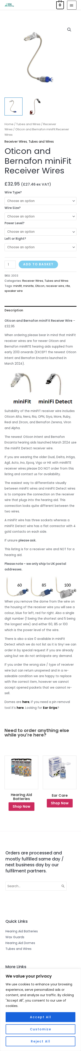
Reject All (40, 1041)
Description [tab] (13, 310)
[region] (40, 1010)
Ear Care (60, 796)
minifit (17, 286)
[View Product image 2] (35, 106)
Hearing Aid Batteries (21, 797)
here (25, 702)
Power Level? (14, 223)
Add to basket (38, 264)
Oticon (40, 286)
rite (67, 286)
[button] (69, 30)
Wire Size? (12, 208)
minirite (28, 286)
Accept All (40, 1017)
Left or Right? (15, 239)
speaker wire (13, 291)
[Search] (63, 886)
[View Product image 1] (13, 106)
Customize (40, 1029)
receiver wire (55, 286)
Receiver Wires (15, 142)
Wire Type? (13, 192)
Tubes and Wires (28, 124)
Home (9, 124)
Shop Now (21, 806)
